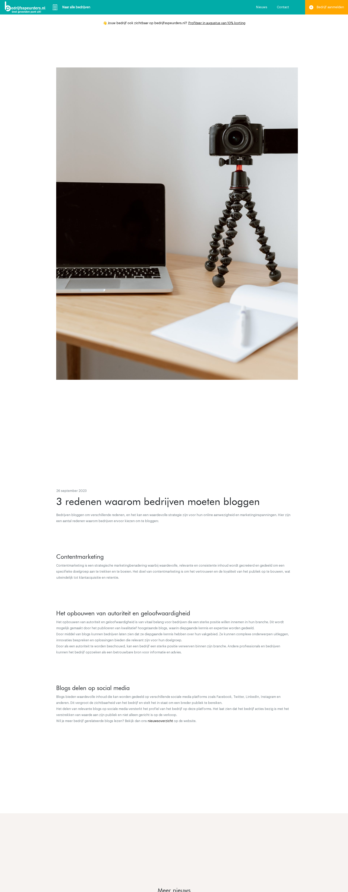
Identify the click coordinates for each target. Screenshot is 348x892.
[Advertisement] (174, 451)
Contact (283, 7)
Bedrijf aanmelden (330, 7)
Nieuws (261, 7)
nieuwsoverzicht (160, 721)
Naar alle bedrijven (76, 7)
